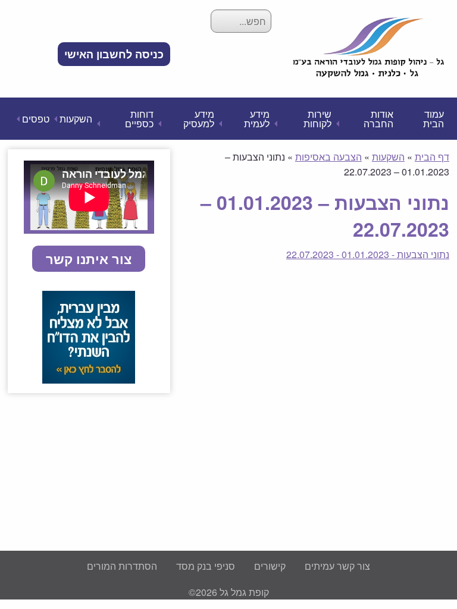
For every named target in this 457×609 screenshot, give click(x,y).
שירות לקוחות (317, 118)
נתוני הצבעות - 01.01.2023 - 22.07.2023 (367, 254)
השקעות (76, 118)
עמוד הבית (433, 118)
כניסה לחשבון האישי (114, 54)
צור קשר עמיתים (337, 566)
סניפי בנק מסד (205, 566)
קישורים (270, 566)
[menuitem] (114, 54)
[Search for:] (241, 21)
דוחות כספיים (139, 118)
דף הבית (432, 157)
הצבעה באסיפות (328, 157)
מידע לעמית (257, 118)
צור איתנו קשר (89, 258)
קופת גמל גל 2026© (229, 592)
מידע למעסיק (198, 118)
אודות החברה (378, 118)
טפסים (35, 118)
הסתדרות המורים (122, 566)
